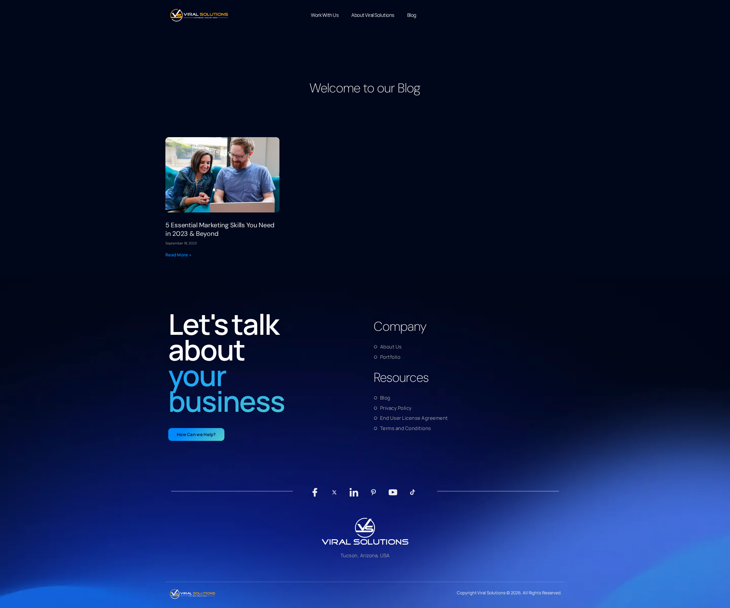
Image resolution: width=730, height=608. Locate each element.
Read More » (178, 255)
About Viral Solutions (372, 15)
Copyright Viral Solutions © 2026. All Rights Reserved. (509, 593)
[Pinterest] (373, 495)
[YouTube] (393, 495)
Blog (411, 15)
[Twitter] (334, 495)
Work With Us (324, 15)
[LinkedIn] (354, 495)
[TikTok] (412, 495)
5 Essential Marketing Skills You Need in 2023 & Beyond (219, 229)
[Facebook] (315, 495)
